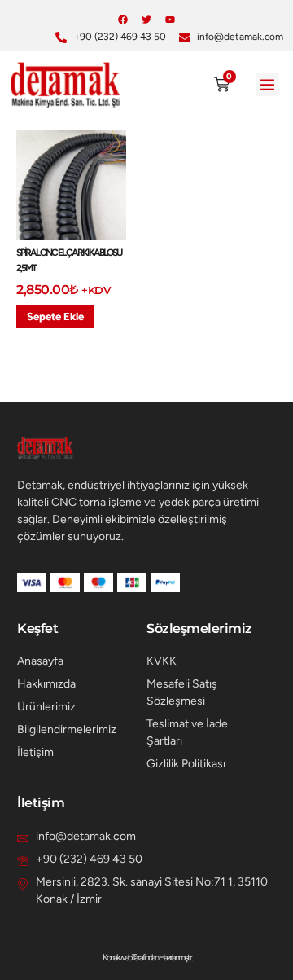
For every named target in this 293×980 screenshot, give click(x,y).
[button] (267, 84)
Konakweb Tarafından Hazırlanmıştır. (147, 957)
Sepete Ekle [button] (55, 316)
